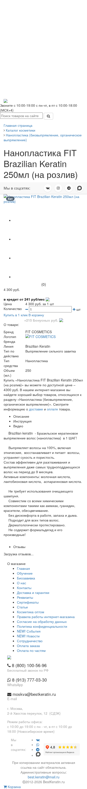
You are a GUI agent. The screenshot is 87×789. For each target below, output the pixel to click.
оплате (52, 409)
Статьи (22, 607)
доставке (36, 409)
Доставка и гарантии (33, 592)
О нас (21, 582)
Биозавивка (26, 578)
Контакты (24, 587)
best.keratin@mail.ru (43, 777)
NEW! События (29, 631)
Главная (23, 568)
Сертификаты (28, 602)
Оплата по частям (31, 650)
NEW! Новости (28, 636)
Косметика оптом (30, 611)
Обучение (25, 573)
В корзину (36, 314)
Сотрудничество (30, 640)
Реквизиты (25, 597)
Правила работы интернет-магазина (46, 616)
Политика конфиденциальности (42, 626)
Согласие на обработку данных (42, 621)
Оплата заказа (28, 645)
